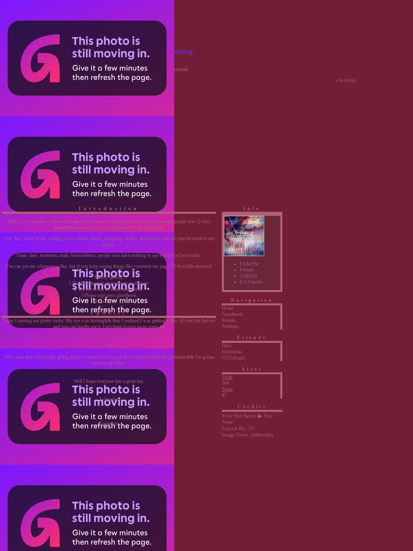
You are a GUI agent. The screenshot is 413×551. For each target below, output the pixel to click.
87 (224, 395)
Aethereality (261, 435)
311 (251, 428)
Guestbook (232, 314)
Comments (109, 423)
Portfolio (230, 326)
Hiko (227, 346)
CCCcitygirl (233, 358)
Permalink (178, 69)
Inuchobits (232, 352)
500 (225, 383)
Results (229, 320)
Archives (347, 80)
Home (228, 308)
